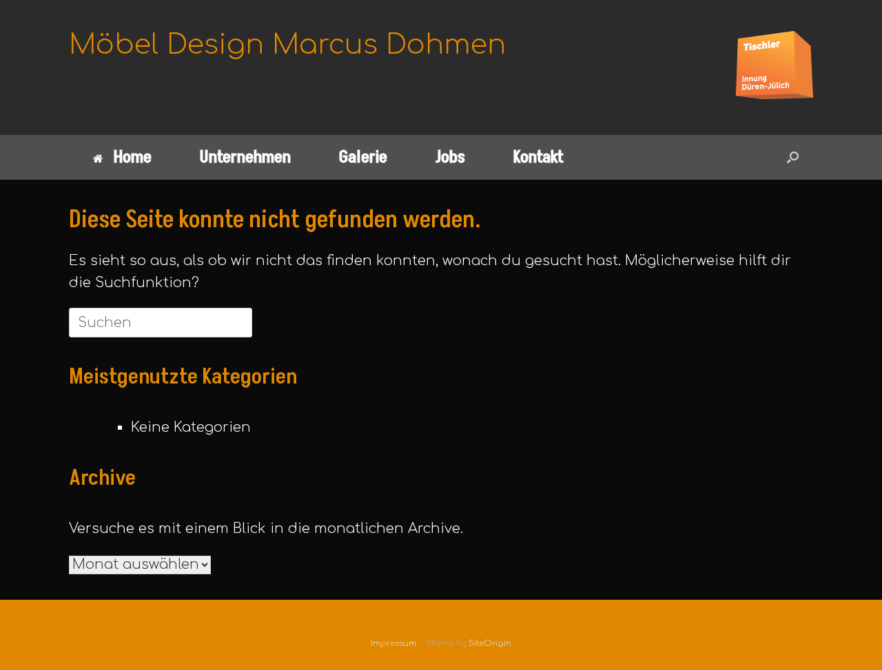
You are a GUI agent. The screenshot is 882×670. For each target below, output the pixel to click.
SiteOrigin (490, 643)
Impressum (393, 643)
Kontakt (538, 157)
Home (133, 157)
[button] (792, 157)
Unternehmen (245, 157)
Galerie (363, 157)
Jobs (450, 157)
